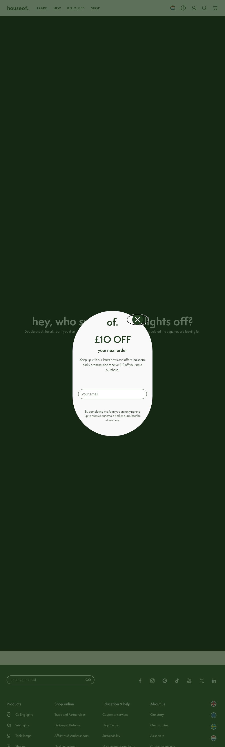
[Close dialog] (137, 319)
